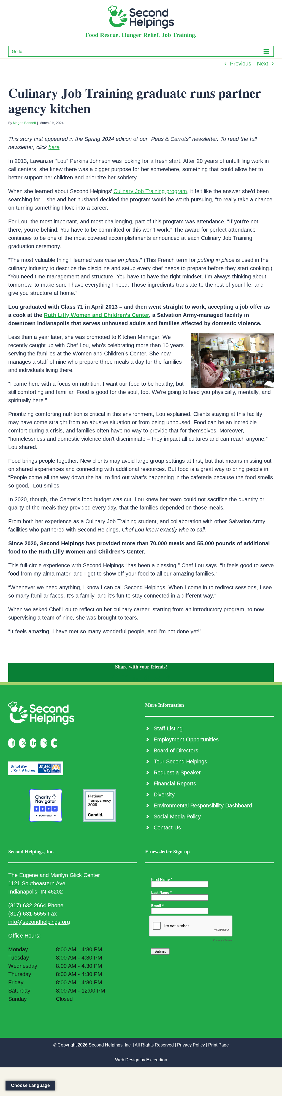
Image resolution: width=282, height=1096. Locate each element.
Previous (240, 64)
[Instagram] (45, 743)
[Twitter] (23, 743)
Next (262, 64)
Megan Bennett (24, 123)
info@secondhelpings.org (39, 922)
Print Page (218, 1045)
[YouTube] (55, 743)
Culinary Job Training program (150, 191)
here (53, 147)
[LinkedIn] (34, 743)
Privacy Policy (191, 1045)
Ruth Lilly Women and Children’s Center (96, 315)
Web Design (127, 1059)
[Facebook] (13, 743)
